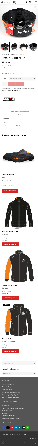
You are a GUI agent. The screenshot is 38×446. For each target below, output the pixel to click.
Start (3, 54)
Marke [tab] (19, 114)
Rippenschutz (16, 90)
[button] (26, 2)
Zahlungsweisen (7, 410)
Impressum (32, 438)
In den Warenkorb (16, 84)
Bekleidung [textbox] (7, 373)
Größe (4, 78)
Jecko (9, 90)
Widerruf (4, 413)
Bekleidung (9, 54)
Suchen (34, 363)
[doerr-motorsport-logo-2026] (6, 2)
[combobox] (19, 373)
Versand (6, 67)
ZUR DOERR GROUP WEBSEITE (11, 418)
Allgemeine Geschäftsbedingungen (13, 408)
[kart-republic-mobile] (14, 2)
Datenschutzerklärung (29, 443)
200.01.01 (4, 90)
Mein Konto (5, 405)
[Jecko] (8, 100)
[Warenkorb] (30, 2)
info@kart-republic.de (13, 397)
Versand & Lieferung (8, 415)
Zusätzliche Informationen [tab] (19, 112)
